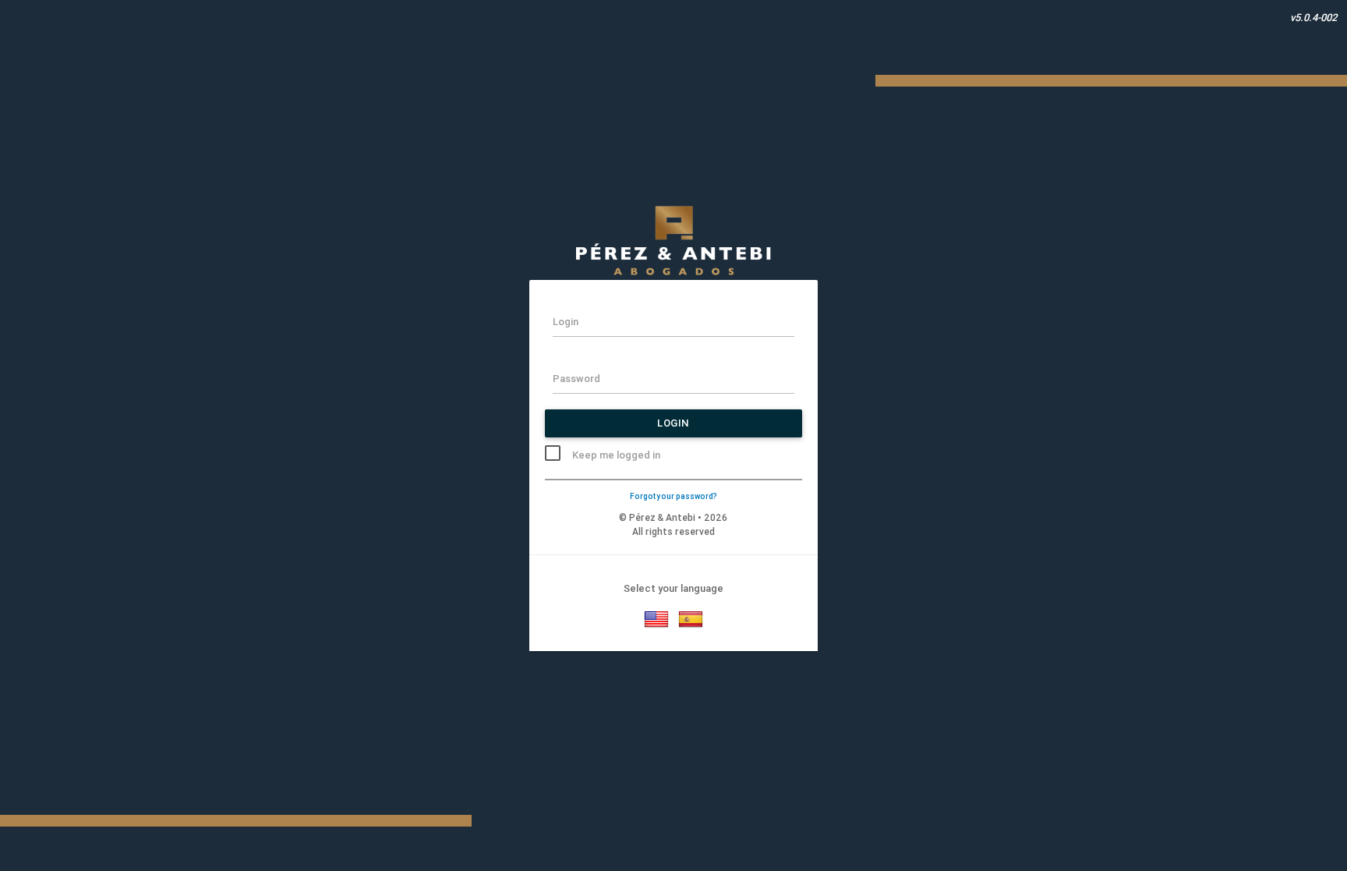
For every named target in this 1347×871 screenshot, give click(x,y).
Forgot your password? (673, 496)
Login (673, 423)
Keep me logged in (616, 455)
